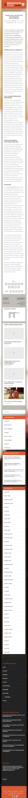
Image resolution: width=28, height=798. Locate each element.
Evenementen (9, 22)
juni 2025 (6, 511)
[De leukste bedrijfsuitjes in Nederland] (14, 333)
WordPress (17, 789)
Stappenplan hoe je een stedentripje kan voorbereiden (12, 362)
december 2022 (8, 545)
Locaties (6, 432)
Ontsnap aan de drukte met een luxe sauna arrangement (12, 480)
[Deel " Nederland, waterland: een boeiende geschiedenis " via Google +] (12, 284)
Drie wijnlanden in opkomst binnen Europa (13, 382)
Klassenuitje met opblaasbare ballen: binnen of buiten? (12, 464)
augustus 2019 (8, 610)
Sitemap (5, 779)
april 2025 (6, 515)
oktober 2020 (7, 576)
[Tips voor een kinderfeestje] (14, 393)
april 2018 (6, 652)
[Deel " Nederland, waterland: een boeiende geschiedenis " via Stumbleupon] (12, 287)
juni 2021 (6, 568)
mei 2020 (6, 591)
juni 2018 (6, 644)
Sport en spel (7, 436)
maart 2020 (7, 595)
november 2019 (8, 598)
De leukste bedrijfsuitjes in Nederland (12, 342)
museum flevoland (11, 187)
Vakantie (5, 674)
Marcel (14, 20)
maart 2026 (7, 496)
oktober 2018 (7, 633)
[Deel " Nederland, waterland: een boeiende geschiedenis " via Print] (18, 287)
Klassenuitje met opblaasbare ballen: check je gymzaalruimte (12, 457)
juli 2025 (6, 507)
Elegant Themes (16, 788)
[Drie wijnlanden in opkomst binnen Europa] (14, 374)
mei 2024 (6, 526)
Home (4, 667)
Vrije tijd (6, 444)
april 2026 (6, 492)
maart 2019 (7, 625)
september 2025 (8, 503)
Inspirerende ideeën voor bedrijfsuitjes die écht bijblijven (13, 750)
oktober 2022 (7, 553)
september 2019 (8, 606)
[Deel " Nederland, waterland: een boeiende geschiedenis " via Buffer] (9, 287)
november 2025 (8, 499)
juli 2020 (6, 587)
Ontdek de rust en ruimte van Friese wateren (12, 740)
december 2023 (8, 534)
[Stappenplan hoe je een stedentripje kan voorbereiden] (14, 353)
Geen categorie (8, 428)
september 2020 (8, 579)
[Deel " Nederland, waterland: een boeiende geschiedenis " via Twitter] (9, 284)
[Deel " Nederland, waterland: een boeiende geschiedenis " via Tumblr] (15, 284)
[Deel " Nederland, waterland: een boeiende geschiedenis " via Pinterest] (18, 284)
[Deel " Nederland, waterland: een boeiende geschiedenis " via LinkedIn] (21, 284)
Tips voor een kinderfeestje (13, 401)
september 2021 (8, 564)
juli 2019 (6, 614)
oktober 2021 (7, 560)
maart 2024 (7, 530)
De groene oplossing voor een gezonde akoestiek (12, 475)
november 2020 (8, 572)
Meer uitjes (5, 693)
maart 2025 (7, 518)
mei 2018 (6, 648)
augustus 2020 (8, 583)
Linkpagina (7, 697)
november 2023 (8, 537)
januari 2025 (7, 522)
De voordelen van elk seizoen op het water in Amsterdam (13, 470)
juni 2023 (6, 541)
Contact (5, 700)
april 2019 (6, 621)
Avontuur (6, 421)
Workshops (7, 447)
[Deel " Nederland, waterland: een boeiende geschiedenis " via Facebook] (6, 284)
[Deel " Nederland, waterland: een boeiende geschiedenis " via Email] (15, 287)
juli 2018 (6, 641)
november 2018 (8, 629)
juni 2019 (6, 618)
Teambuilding (7, 440)
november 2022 (8, 549)
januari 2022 (7, 557)
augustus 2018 (8, 637)
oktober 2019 (7, 602)
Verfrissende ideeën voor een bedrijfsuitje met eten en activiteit (13, 745)
